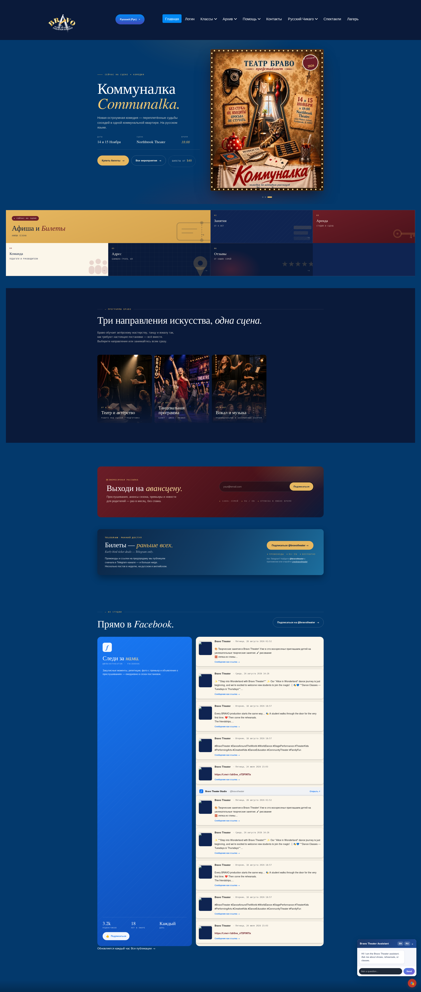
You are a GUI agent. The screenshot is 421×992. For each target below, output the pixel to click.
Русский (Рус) (128, 19)
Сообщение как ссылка (226, 661)
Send (409, 971)
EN (400, 943)
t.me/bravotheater (300, 561)
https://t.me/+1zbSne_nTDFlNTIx (233, 774)
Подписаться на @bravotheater (296, 622)
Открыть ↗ (315, 791)
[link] (267, 120)
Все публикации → (143, 948)
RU (407, 943)
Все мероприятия (142, 160)
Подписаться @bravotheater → (290, 545)
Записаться (109, 160)
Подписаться (301, 486)
